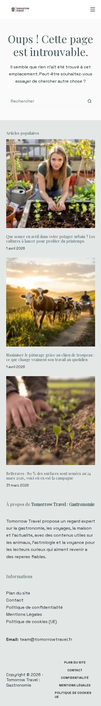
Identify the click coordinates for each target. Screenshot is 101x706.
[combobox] (46, 101)
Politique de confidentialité (34, 607)
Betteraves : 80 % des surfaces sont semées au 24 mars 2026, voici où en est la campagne (48, 476)
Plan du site (18, 593)
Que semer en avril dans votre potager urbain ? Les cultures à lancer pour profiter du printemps (50, 239)
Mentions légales (74, 685)
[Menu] (92, 9)
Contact (14, 600)
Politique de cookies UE (73, 695)
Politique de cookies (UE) (31, 621)
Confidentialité (75, 678)
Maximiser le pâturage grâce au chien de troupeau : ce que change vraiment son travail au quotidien (50, 357)
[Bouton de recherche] (90, 101)
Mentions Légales (24, 614)
